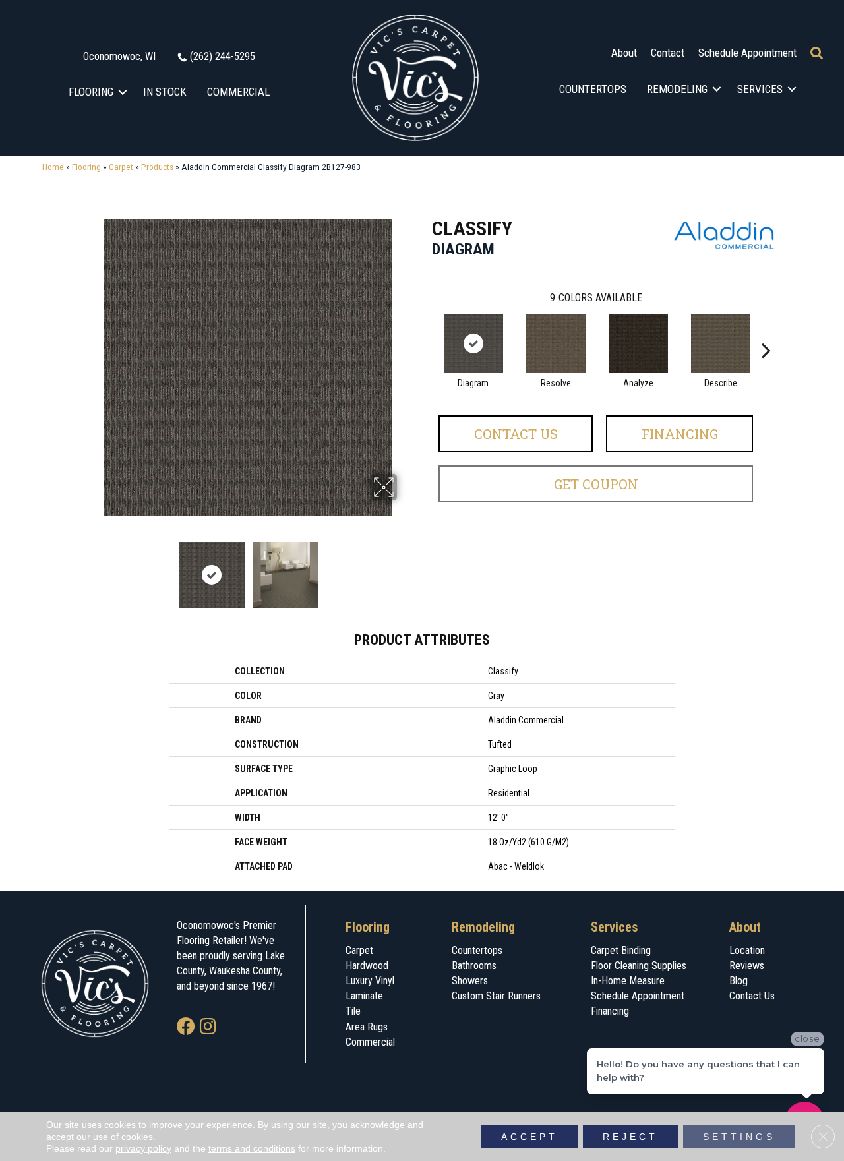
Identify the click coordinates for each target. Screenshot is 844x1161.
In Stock (165, 91)
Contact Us (516, 433)
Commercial (238, 91)
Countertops (592, 89)
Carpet (121, 167)
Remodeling (677, 89)
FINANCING (680, 433)
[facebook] (186, 1027)
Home (53, 167)
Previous (91, 568)
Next (405, 568)
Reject (630, 1136)
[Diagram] (473, 343)
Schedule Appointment (747, 52)
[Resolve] (556, 343)
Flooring (91, 91)
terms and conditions (251, 1148)
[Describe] (721, 343)
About (624, 52)
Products (157, 167)
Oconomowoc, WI (119, 56)
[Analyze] (638, 343)
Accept (529, 1136)
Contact (667, 52)
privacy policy (143, 1148)
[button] (123, 92)
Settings (739, 1136)
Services (760, 89)
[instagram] (208, 1027)
